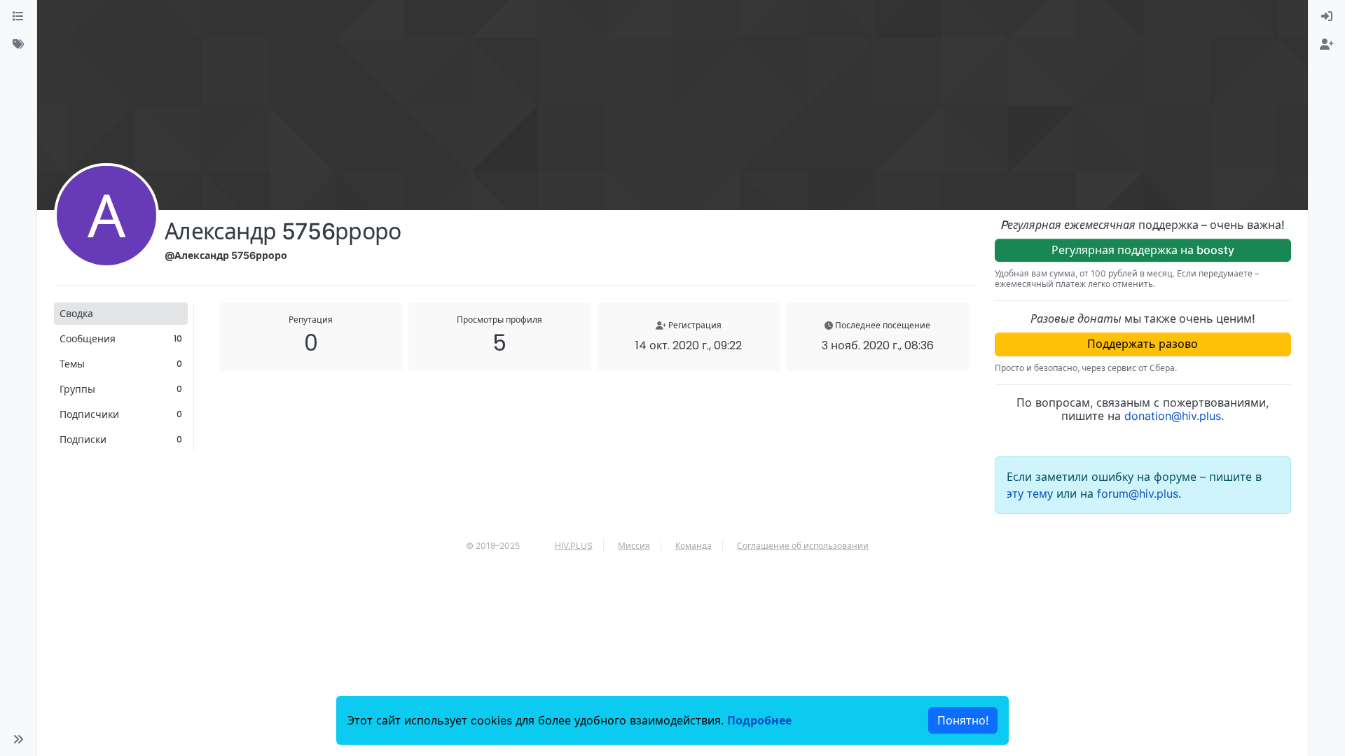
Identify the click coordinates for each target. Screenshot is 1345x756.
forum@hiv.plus (1137, 493)
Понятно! (962, 720)
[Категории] (18, 17)
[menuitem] (1326, 17)
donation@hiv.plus (1172, 416)
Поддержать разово (1142, 344)
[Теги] (18, 45)
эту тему (1031, 493)
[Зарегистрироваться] (1326, 45)
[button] (18, 739)
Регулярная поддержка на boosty (1142, 250)
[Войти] (1326, 17)
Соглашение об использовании (803, 545)
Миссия (634, 545)
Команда (693, 545)
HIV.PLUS (574, 545)
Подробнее (759, 720)
